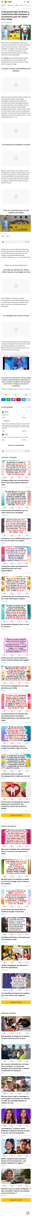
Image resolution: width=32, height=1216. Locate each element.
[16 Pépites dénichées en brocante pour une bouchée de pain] (16, 925)
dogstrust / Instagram (25, 389)
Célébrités (3, 1135)
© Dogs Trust (4, 233)
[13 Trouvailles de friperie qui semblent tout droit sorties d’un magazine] (16, 981)
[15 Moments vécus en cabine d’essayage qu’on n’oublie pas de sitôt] (16, 762)
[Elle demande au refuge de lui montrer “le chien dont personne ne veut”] (16, 1024)
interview (14, 117)
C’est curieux (4, 515)
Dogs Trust (4, 51)
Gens (2, 1040)
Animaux (3, 8)
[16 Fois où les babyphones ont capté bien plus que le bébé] (16, 674)
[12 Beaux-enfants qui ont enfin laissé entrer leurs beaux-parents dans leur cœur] (16, 468)
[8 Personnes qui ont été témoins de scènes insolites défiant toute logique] (16, 646)
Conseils (3, 810)
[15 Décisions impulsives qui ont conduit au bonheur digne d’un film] (16, 734)
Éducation (3, 487)
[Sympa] (8, 2)
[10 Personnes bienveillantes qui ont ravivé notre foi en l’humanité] (16, 498)
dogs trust (16, 389)
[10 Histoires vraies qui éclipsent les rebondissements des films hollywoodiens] (16, 554)
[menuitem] (3, 5)
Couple (3, 856)
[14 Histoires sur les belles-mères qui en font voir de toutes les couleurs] (16, 526)
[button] (6, 394)
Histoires (3, 543)
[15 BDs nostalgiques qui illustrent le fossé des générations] (16, 953)
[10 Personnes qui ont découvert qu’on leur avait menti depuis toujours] (16, 584)
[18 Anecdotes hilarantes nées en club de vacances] (16, 612)
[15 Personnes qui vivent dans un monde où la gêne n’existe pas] (16, 897)
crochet (16, 257)
